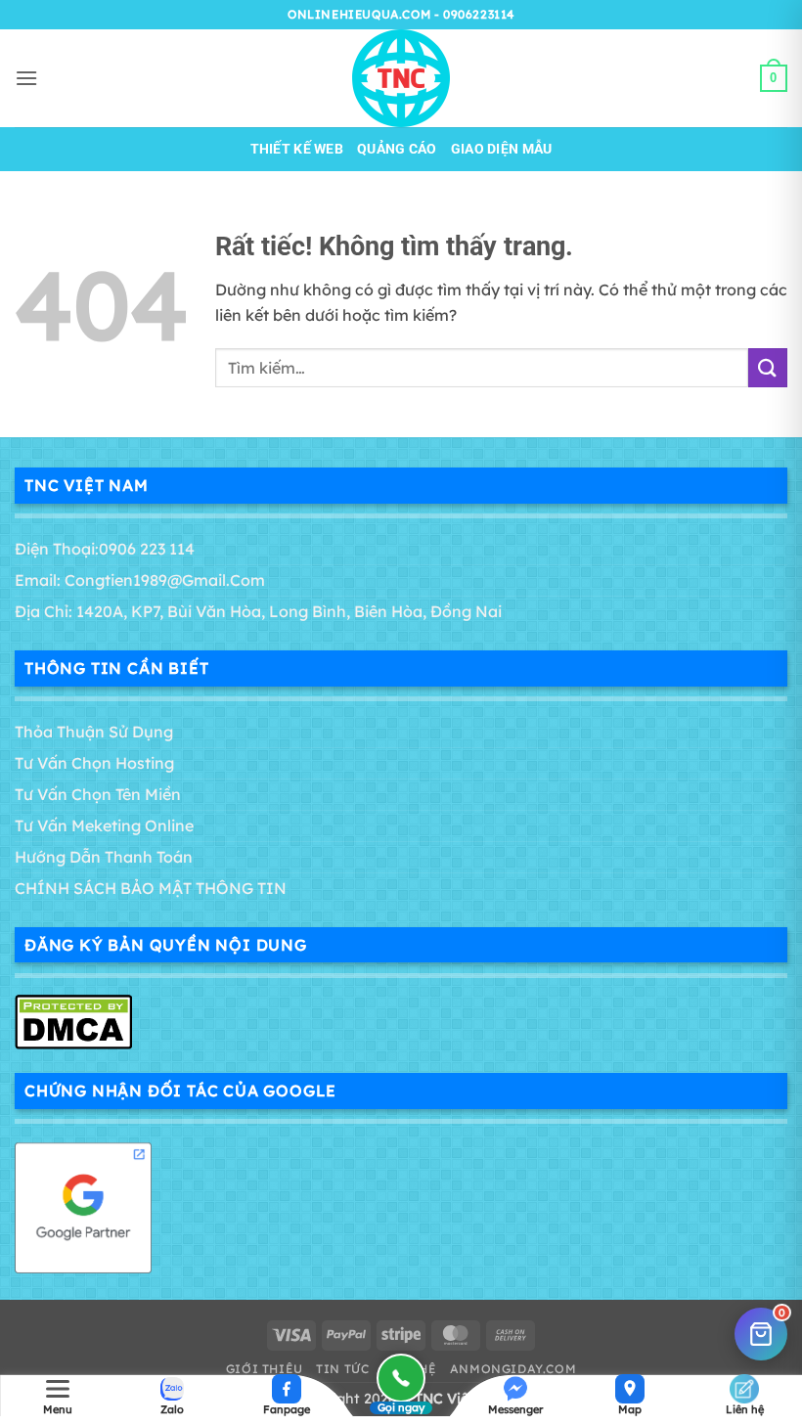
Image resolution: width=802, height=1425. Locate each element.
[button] (26, 78)
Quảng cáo (397, 149)
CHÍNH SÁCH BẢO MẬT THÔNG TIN (151, 888)
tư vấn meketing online (104, 825)
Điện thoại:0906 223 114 (105, 548)
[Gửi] (767, 367)
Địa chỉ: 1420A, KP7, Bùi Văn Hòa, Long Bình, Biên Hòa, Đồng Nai (258, 611)
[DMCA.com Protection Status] (73, 1020)
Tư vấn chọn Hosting (94, 763)
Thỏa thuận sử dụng (94, 731)
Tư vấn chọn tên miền (98, 794)
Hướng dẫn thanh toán (104, 857)
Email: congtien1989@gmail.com (140, 580)
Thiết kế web (296, 149)
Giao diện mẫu (502, 149)
